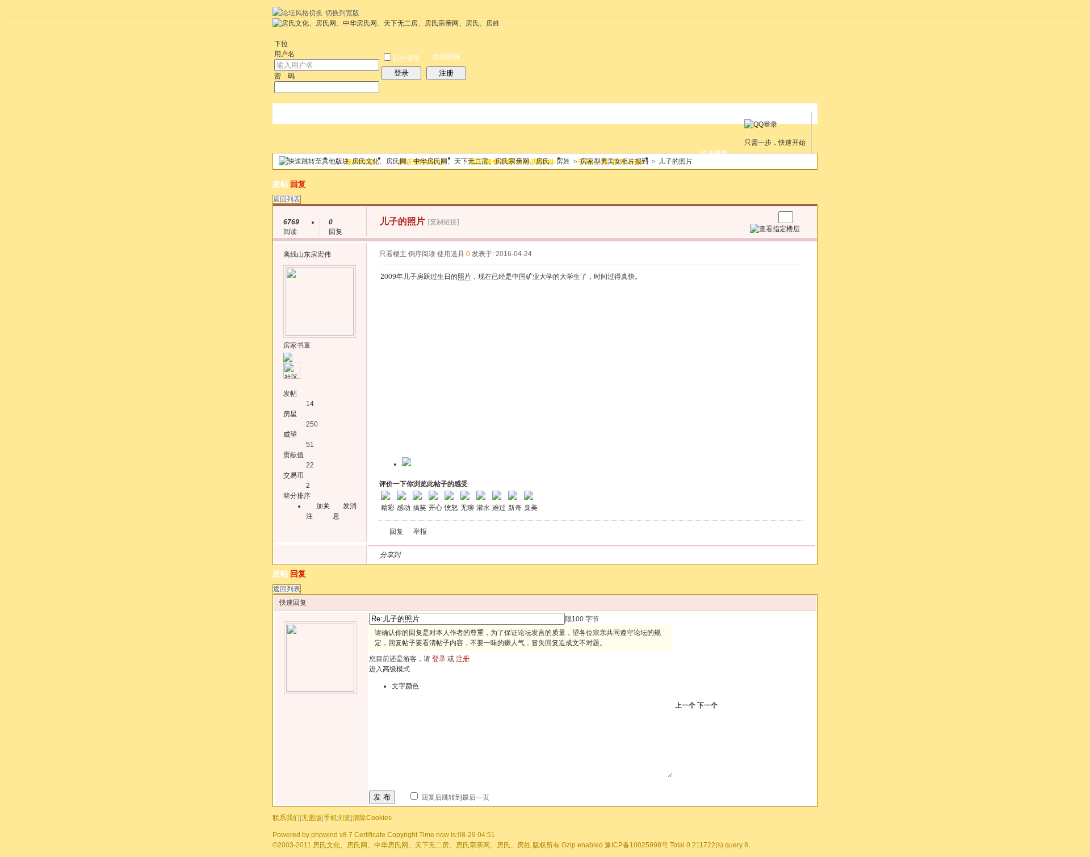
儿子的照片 (676, 161)
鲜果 (542, 554)
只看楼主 (392, 254)
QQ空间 (460, 554)
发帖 (280, 184)
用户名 (284, 54)
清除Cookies (372, 818)
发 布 (382, 797)
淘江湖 (419, 554)
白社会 (555, 554)
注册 (446, 73)
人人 (487, 554)
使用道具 (450, 254)
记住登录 (406, 58)
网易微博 (514, 554)
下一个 (707, 705)
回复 (298, 184)
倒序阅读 (421, 254)
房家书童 (297, 345)
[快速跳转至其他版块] (314, 161)
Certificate (369, 835)
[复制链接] (443, 222)
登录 (401, 73)
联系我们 (286, 818)
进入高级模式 (389, 669)
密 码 (284, 76)
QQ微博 (446, 554)
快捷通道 (714, 153)
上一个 (685, 705)
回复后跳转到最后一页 (454, 797)
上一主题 (754, 217)
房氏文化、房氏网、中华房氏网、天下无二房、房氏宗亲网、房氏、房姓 (461, 161)
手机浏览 (337, 818)
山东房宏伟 (314, 254)
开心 (474, 554)
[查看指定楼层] (775, 229)
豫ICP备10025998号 (636, 845)
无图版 (311, 818)
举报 (420, 532)
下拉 (281, 44)
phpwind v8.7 (332, 835)
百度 (528, 554)
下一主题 (765, 217)
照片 (464, 277)
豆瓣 (501, 554)
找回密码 (446, 57)
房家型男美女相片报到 (614, 161)
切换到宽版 (342, 13)
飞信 (569, 554)
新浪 (433, 554)
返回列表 (286, 199)
